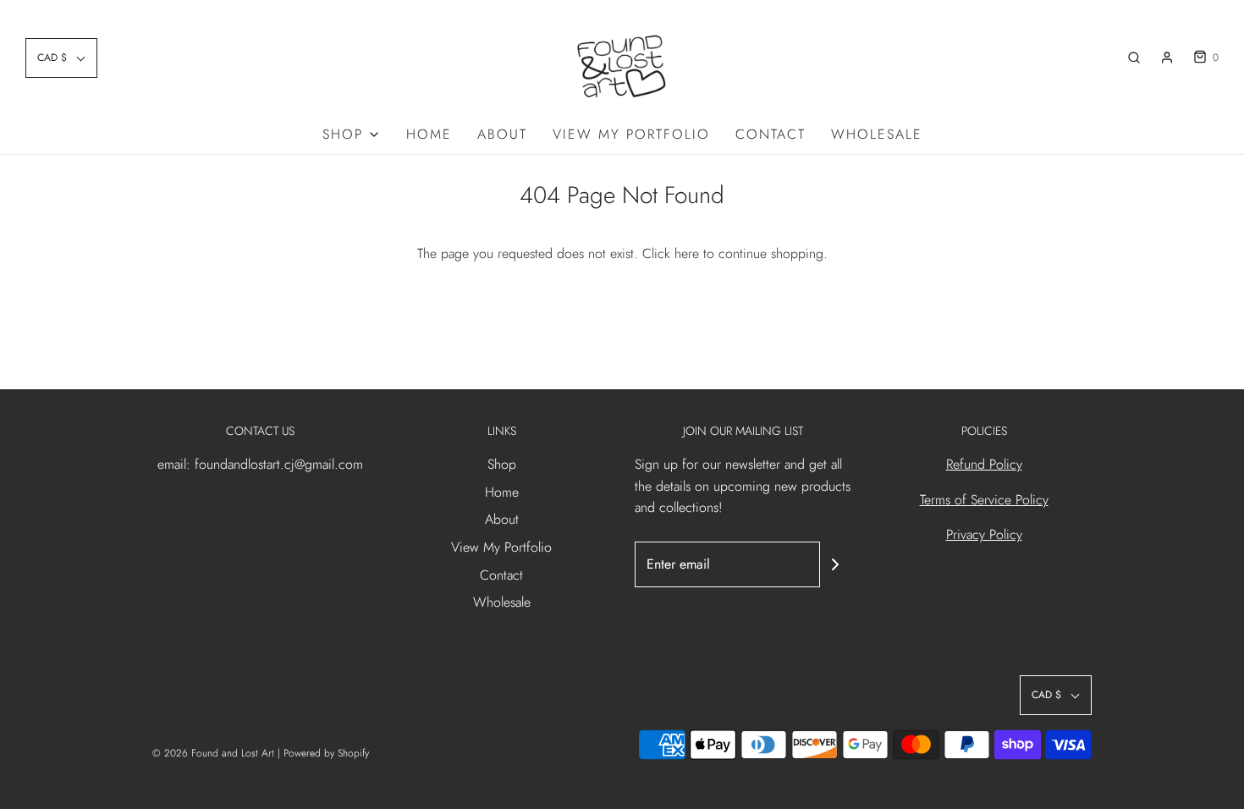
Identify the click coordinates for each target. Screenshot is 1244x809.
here (686, 253)
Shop (501, 464)
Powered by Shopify (326, 753)
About (502, 134)
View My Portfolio (631, 134)
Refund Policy (984, 464)
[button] (61, 58)
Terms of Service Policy (984, 499)
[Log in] (1167, 57)
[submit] (835, 564)
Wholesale (876, 134)
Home (429, 134)
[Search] (1134, 57)
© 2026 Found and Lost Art (213, 753)
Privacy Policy (984, 534)
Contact (770, 134)
